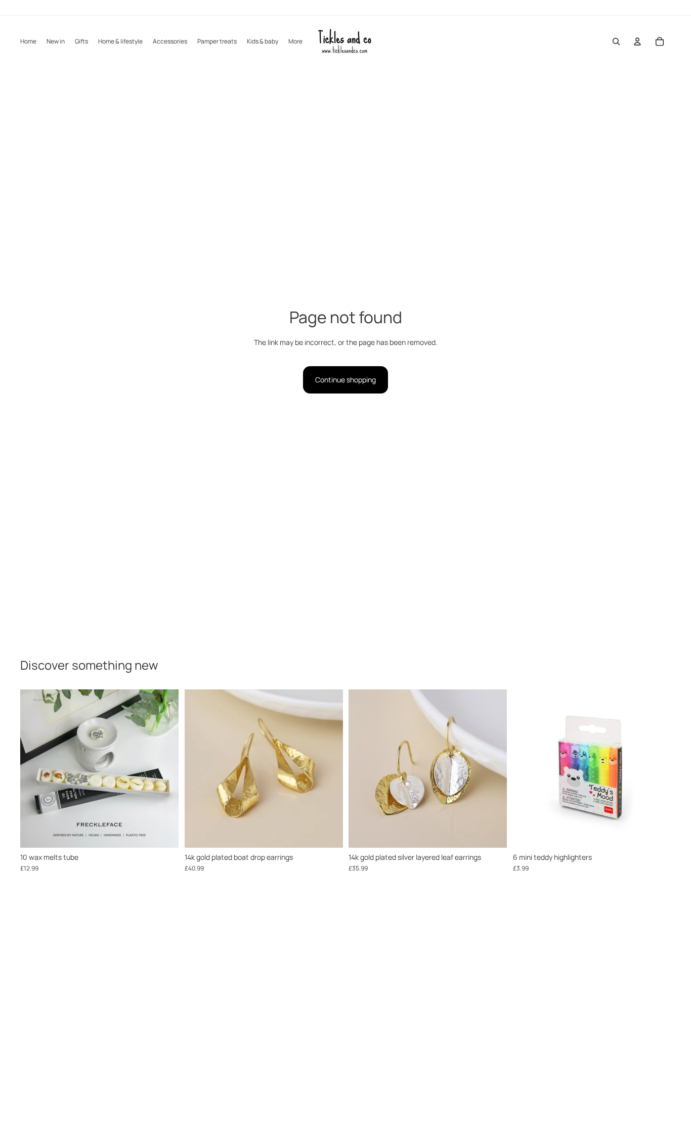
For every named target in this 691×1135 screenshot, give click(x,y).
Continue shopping (345, 379)
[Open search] (616, 41)
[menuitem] (295, 41)
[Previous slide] (35, 769)
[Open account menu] (637, 41)
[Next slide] (163, 769)
